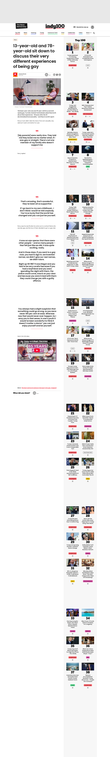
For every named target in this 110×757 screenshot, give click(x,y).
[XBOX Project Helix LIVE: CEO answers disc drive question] (88, 435)
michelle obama (72, 139)
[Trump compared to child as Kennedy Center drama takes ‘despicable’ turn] (72, 435)
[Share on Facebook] (54, 75)
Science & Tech (52, 33)
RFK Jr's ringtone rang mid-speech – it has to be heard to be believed (72, 573)
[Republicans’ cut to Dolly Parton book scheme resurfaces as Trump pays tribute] (88, 742)
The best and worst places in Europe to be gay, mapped (38, 388)
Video (80, 33)
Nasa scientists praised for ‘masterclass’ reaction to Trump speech (73, 161)
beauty (88, 733)
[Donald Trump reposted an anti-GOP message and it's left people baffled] (72, 357)
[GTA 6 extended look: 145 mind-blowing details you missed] (88, 301)
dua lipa (73, 631)
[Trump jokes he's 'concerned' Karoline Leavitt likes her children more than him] (88, 123)
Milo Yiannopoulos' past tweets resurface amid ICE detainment (88, 108)
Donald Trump (72, 65)
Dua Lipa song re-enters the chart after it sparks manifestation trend (72, 624)
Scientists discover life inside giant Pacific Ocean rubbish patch (73, 677)
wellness (88, 631)
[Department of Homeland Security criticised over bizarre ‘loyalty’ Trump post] (72, 407)
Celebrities (71, 33)
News (25, 33)
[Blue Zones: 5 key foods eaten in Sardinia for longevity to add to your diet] (88, 612)
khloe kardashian (88, 581)
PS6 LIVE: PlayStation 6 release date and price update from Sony (72, 237)
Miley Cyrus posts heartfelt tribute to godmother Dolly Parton (87, 418)
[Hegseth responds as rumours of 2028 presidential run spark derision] (88, 225)
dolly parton (72, 320)
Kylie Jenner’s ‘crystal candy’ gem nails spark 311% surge (88, 727)
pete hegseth (88, 243)
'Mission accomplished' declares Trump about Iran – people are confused (88, 678)
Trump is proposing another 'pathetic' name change (73, 546)
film (88, 657)
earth (88, 166)
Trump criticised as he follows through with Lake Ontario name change (72, 727)
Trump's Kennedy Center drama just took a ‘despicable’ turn (72, 446)
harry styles (88, 376)
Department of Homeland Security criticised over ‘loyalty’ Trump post (73, 419)
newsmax (72, 270)
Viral (62, 33)
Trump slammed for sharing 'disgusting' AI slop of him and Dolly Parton (73, 58)
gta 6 (88, 65)
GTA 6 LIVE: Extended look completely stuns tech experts (88, 58)
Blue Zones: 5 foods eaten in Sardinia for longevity (88, 622)
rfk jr (72, 581)
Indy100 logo (55, 26)
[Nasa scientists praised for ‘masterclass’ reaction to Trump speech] (72, 149)
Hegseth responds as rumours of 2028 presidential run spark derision (88, 237)
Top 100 (17, 33)
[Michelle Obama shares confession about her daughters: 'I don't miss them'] (72, 123)
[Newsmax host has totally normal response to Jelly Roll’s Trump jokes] (72, 252)
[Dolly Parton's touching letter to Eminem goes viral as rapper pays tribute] (72, 301)
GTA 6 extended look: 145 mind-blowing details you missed (88, 313)
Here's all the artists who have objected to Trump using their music (88, 521)
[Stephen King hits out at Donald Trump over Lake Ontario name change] (88, 198)
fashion (88, 553)
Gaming (33, 33)
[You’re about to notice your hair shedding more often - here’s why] (72, 742)
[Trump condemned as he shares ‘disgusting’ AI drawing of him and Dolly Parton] (72, 46)
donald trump (88, 139)
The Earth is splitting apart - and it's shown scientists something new (88, 161)
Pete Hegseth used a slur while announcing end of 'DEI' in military (73, 473)
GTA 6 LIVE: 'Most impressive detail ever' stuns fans (72, 340)
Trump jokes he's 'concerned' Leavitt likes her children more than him (88, 135)
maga (88, 478)
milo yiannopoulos (88, 114)
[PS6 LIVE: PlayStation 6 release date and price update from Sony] (72, 225)
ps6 (72, 243)
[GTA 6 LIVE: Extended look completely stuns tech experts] (88, 46)
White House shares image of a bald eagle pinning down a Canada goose (88, 264)
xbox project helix (88, 452)
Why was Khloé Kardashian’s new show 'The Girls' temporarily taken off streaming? (88, 574)
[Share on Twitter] (57, 75)
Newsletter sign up (82, 27)
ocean (72, 685)
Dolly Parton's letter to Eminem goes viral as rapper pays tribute (72, 314)
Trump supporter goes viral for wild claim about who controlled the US (88, 473)
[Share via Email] (60, 75)
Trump (42, 33)
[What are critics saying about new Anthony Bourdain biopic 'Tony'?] (88, 640)
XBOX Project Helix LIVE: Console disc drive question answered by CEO (88, 446)
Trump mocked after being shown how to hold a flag (73, 520)
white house (88, 270)
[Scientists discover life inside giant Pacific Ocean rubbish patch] (72, 666)
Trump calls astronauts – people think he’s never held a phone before (73, 210)
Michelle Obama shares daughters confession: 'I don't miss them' (72, 135)
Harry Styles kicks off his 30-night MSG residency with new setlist (87, 369)
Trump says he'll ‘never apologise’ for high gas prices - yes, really (73, 651)
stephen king (88, 216)
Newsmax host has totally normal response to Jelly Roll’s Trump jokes (73, 264)
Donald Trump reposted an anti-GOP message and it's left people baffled (72, 369)
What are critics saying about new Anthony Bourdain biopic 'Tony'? (88, 651)
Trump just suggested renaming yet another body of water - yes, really (72, 108)
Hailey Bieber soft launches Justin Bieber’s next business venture (87, 547)
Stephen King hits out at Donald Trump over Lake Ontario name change (87, 210)
